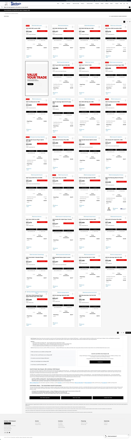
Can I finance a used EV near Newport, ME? (39, 364)
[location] (95, 0)
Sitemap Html (24, 437)
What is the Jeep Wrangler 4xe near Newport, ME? (40, 361)
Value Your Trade (43, 40)
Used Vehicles (60, 424)
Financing (83, 421)
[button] (72, 27)
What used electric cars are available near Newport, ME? (41, 351)
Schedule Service (38, 424)
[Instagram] (7, 433)
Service (37, 421)
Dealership (106, 421)
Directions (105, 424)
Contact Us (100, 361)
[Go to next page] (128, 22)
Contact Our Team (108, 397)
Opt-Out (31, 437)
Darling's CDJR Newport (7, 437)
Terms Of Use (17, 437)
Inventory (60, 421)
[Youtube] (9, 433)
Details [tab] (34, 44)
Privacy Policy (13, 437)
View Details (42, 38)
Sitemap (21, 437)
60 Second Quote (69, 67)
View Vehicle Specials (45, 397)
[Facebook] (5, 433)
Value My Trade (83, 424)
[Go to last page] (130, 22)
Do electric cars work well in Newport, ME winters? (40, 358)
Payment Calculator (31, 38)
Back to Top (128, 332)
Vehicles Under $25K (61, 427)
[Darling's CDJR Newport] (13, 3)
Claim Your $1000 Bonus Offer (31, 40)
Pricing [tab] (39, 44)
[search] (127, 3)
